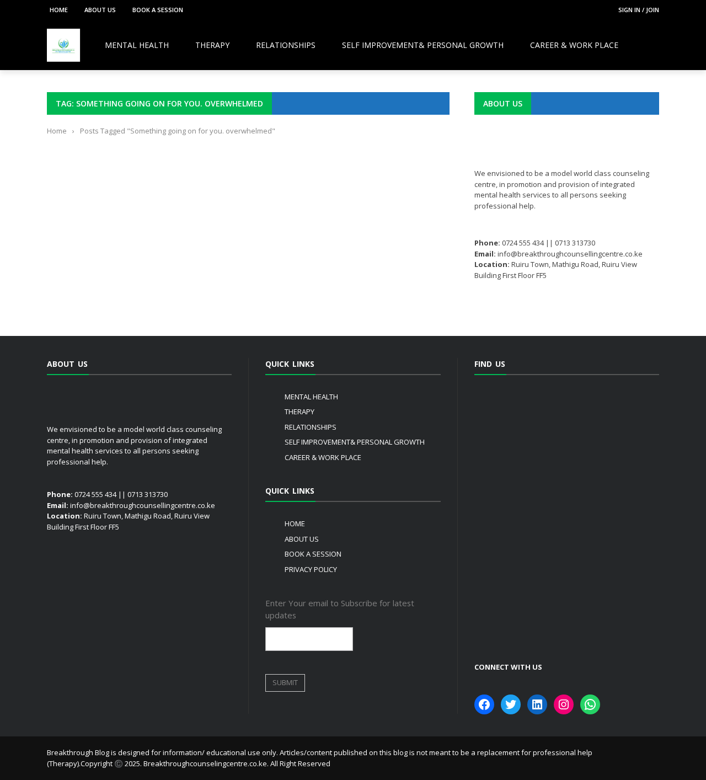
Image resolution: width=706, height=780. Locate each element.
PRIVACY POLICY (311, 569)
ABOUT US (100, 10)
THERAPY (212, 45)
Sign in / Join (638, 10)
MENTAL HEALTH (137, 45)
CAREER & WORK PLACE (574, 45)
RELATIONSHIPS (285, 45)
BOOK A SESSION (157, 10)
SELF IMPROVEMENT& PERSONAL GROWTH (423, 45)
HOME (59, 10)
